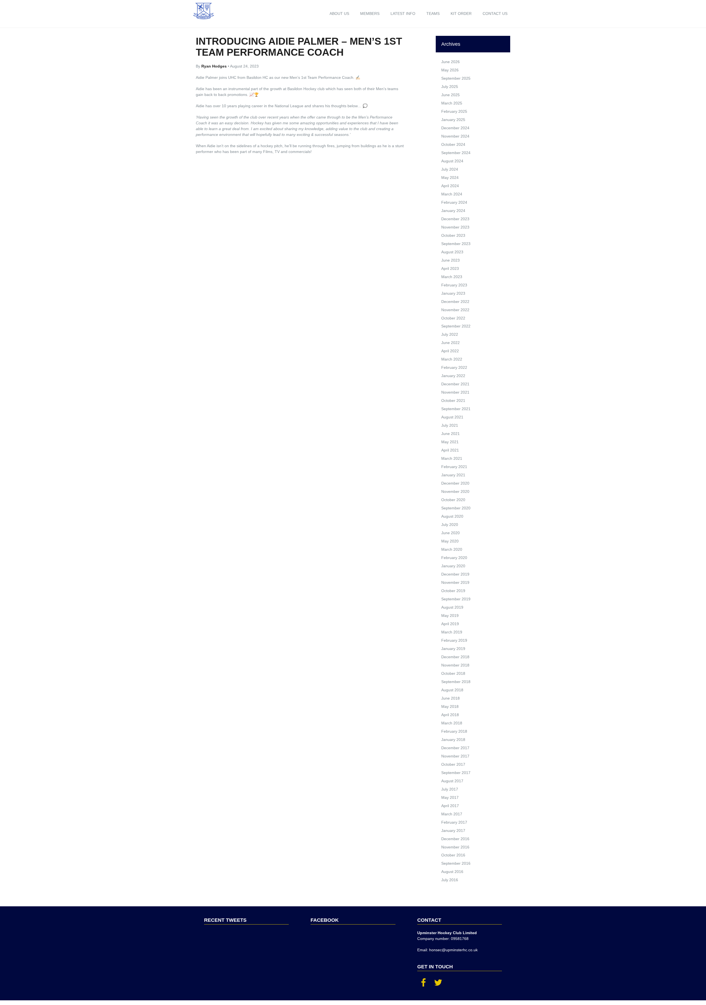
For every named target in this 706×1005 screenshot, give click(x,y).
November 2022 (455, 310)
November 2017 (455, 756)
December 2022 (455, 301)
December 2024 (455, 128)
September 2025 (455, 78)
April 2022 (450, 351)
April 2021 (450, 450)
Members (369, 13)
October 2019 (453, 591)
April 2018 (450, 715)
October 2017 (453, 764)
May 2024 (450, 177)
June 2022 (450, 342)
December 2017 (455, 748)
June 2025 (450, 95)
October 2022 (453, 318)
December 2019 (455, 574)
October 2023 (453, 235)
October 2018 (453, 673)
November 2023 (455, 227)
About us (339, 13)
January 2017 (453, 830)
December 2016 (455, 839)
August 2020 (452, 516)
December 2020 (455, 483)
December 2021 (455, 384)
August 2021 (452, 417)
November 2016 (455, 847)
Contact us (495, 13)
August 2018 (452, 690)
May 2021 (450, 442)
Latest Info (403, 13)
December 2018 (455, 657)
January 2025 (453, 119)
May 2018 (450, 706)
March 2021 (451, 458)
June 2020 (450, 533)
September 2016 (455, 863)
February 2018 (454, 731)
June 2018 (450, 698)
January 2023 (453, 293)
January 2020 (453, 566)
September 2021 (455, 409)
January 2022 (453, 375)
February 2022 (454, 367)
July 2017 (449, 789)
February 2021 (454, 466)
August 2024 (452, 161)
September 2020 (455, 508)
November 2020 (455, 491)
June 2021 (450, 433)
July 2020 (449, 524)
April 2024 (450, 186)
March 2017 (451, 814)
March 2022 (451, 359)
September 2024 (455, 153)
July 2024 (449, 169)
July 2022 (449, 334)
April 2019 (450, 624)
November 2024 (455, 136)
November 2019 (455, 582)
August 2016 (452, 871)
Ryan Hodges (214, 66)
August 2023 (452, 252)
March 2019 (451, 632)
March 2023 (451, 277)
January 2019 (453, 648)
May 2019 (450, 615)
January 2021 (453, 475)
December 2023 (455, 219)
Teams (433, 13)
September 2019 (455, 599)
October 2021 (453, 400)
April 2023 (450, 268)
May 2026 (450, 70)
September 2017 (455, 772)
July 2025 (449, 86)
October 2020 (453, 500)
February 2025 (454, 111)
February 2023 (454, 285)
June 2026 (450, 62)
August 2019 (452, 607)
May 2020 (450, 541)
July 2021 (449, 425)
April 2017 (450, 806)
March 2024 (451, 194)
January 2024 (453, 210)
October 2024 (453, 144)
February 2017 (454, 822)
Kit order (461, 13)
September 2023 (455, 243)
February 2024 (454, 202)
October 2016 (453, 855)
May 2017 (450, 797)
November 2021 (455, 392)
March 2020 (451, 549)
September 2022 (455, 326)
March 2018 (451, 723)
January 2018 (453, 739)
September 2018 (455, 681)
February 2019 (454, 640)
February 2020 (454, 557)
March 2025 (451, 103)
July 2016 (449, 880)
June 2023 (450, 260)
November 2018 (455, 665)
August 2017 (452, 781)
